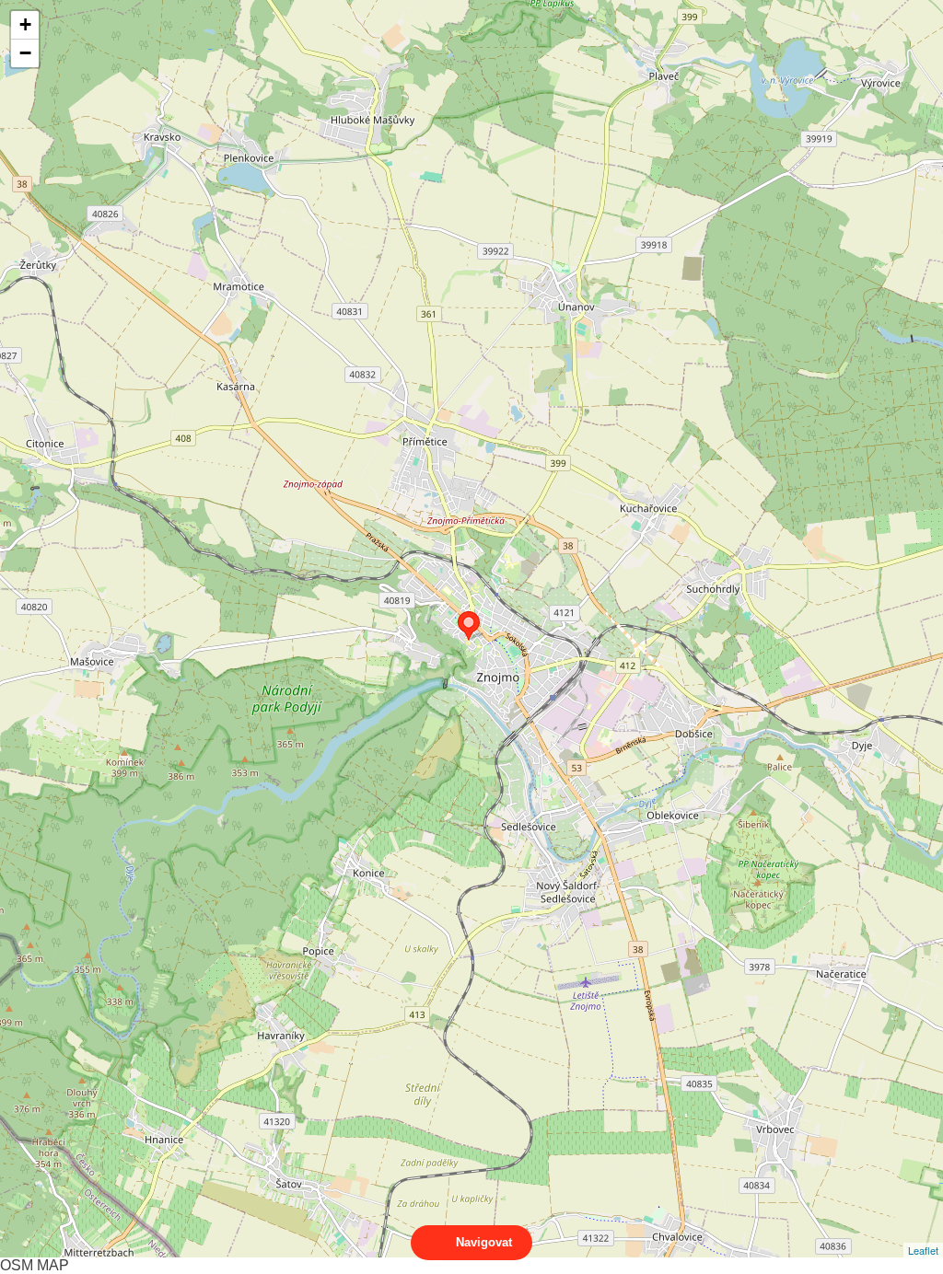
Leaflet (923, 1250)
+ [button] (25, 24)
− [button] (25, 52)
